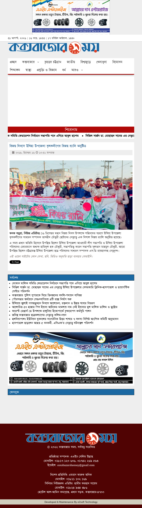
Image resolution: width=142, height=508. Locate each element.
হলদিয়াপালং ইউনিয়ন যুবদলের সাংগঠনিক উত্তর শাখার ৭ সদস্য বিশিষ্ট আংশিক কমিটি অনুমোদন (65, 319)
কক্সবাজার (28, 62)
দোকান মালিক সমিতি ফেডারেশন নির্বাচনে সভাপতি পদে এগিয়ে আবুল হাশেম (54, 283)
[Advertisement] (71, 100)
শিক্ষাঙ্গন (15, 70)
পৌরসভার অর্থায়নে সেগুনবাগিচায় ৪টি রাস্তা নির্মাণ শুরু (41, 299)
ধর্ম (64, 70)
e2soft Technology (87, 502)
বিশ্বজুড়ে (86, 62)
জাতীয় (71, 62)
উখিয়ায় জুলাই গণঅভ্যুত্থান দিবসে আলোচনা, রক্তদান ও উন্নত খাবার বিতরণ (53, 303)
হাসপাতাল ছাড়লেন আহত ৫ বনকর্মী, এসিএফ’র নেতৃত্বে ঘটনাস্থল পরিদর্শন (52, 323)
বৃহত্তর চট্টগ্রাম (53, 62)
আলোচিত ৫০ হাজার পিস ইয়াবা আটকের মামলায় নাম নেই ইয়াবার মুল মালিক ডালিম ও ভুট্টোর (64, 307)
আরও (74, 70)
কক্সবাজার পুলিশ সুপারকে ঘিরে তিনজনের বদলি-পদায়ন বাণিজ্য (47, 295)
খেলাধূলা (101, 62)
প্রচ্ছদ (13, 62)
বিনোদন (117, 62)
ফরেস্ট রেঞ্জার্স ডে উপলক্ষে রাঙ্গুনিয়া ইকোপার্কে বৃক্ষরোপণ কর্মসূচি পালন (51, 311)
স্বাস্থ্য (28, 70)
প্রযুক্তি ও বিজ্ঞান (47, 70)
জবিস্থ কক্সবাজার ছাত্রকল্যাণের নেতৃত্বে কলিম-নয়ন (39, 315)
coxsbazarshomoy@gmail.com (76, 465)
